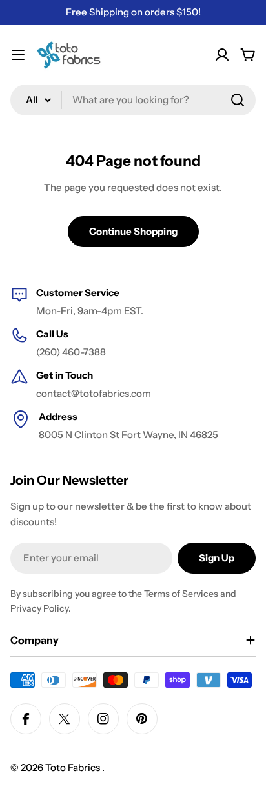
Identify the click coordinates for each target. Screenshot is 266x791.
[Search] (237, 100)
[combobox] (133, 100)
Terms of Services (181, 593)
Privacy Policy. (40, 608)
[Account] (222, 55)
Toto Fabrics (73, 767)
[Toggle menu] (18, 55)
